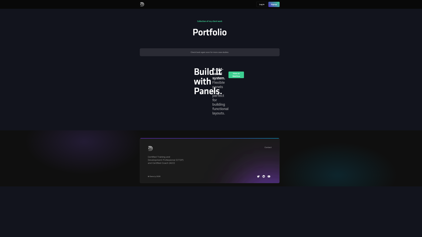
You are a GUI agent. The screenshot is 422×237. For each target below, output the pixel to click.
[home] (142, 4)
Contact (268, 147)
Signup (274, 4)
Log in (261, 4)
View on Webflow (236, 74)
